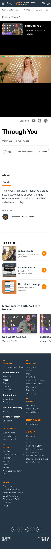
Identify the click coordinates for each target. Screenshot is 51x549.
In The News (32, 423)
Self (47, 9)
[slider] (25, 108)
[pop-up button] (42, 112)
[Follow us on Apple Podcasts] (40, 123)
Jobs (28, 439)
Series (5, 464)
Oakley (6, 383)
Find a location (9, 435)
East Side (7, 376)
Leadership (8, 502)
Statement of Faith (11, 499)
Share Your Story (34, 445)
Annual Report (33, 411)
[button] (4, 112)
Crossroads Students (35, 380)
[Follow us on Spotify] (46, 123)
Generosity (31, 393)
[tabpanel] (25, 205)
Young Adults (32, 367)
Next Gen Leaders (34, 383)
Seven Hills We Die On (13, 492)
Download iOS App (35, 455)
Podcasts (7, 457)
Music (6, 474)
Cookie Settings (33, 462)
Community (31, 386)
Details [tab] (6, 182)
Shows (6, 467)
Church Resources (34, 448)
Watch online (9, 432)
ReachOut (30, 390)
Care (28, 373)
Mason (6, 379)
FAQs (5, 505)
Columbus (8, 398)
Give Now (30, 405)
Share (44, 152)
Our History (8, 486)
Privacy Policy (32, 452)
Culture (39, 9)
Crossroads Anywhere (13, 367)
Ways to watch (9, 439)
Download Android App (37, 458)
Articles (6, 451)
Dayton (6, 402)
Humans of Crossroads (13, 454)
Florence (7, 411)
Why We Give (32, 408)
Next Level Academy (12, 470)
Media (5, 17)
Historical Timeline (11, 489)
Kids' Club (30, 377)
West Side (7, 389)
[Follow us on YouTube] (34, 123)
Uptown (6, 386)
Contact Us (31, 435)
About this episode (25, 152)
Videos (14, 17)
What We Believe (10, 495)
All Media (27, 9)
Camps (29, 370)
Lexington (7, 420)
